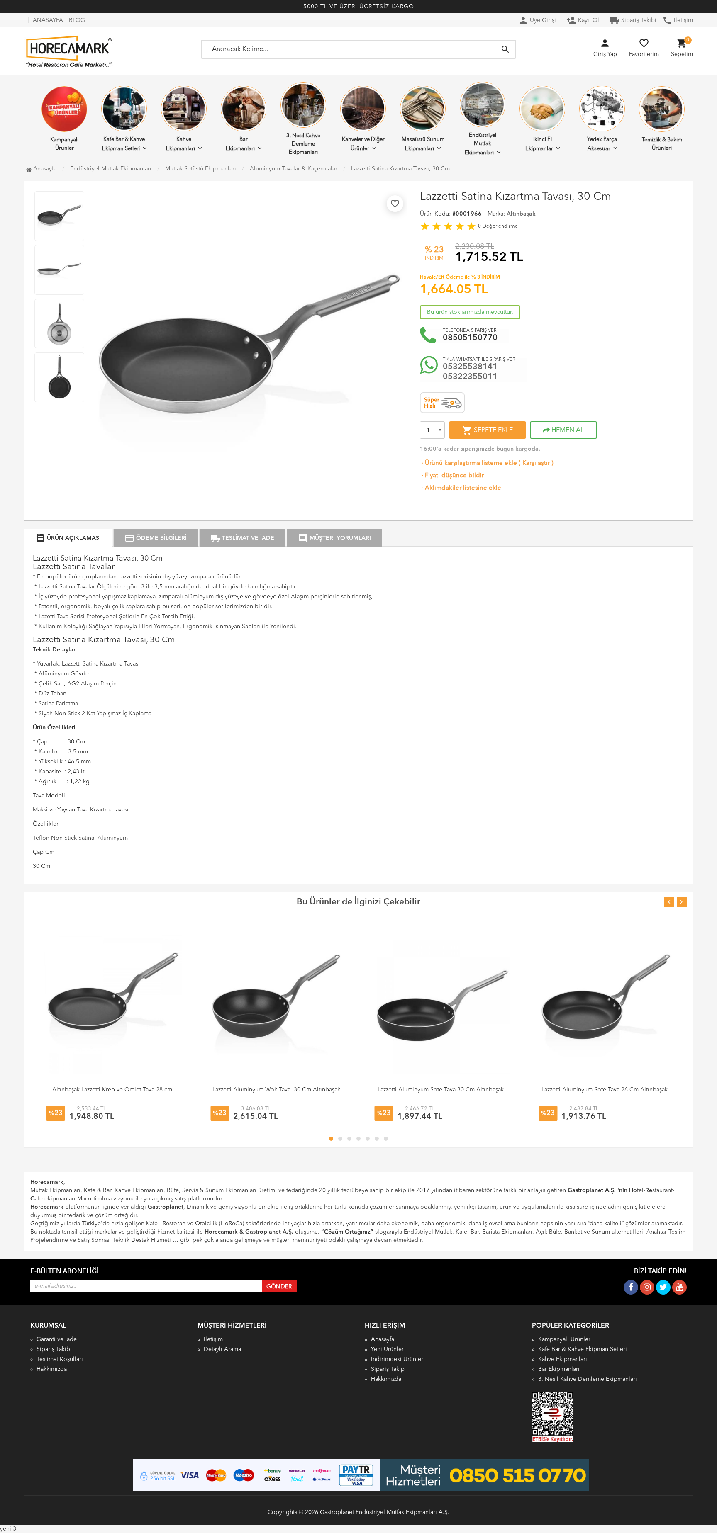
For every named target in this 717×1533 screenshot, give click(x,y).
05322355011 (470, 377)
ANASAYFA (48, 20)
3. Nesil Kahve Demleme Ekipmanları (303, 144)
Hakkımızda (52, 1369)
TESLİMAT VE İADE (242, 538)
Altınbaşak (521, 214)
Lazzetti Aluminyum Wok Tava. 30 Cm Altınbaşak (276, 1090)
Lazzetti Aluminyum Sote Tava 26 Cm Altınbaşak (604, 1090)
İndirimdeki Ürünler (397, 1359)
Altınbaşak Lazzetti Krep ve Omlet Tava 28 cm (112, 1090)
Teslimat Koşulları (60, 1359)
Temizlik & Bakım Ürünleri (662, 144)
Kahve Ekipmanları (180, 144)
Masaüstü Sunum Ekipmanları (423, 144)
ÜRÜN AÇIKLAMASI (68, 538)
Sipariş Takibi (633, 20)
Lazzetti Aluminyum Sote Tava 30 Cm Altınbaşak (441, 1090)
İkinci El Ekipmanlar (539, 144)
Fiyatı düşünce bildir (452, 476)
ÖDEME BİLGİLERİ (155, 538)
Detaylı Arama (222, 1349)
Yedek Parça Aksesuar (602, 144)
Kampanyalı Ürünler (64, 144)
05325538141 (470, 367)
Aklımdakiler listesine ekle (460, 488)
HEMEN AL (567, 430)
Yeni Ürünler (387, 1349)
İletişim (677, 20)
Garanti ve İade (57, 1339)
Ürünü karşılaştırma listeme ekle (468, 463)
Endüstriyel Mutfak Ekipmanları (480, 144)
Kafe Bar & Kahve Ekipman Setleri (123, 144)
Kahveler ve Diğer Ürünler (363, 144)
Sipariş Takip (388, 1369)
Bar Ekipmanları (240, 144)
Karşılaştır (536, 463)
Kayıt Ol (582, 20)
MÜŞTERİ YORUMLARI (334, 538)
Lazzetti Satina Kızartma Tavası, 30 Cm (400, 169)
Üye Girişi (537, 20)
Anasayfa (44, 169)
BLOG (77, 20)
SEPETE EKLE (487, 430)
